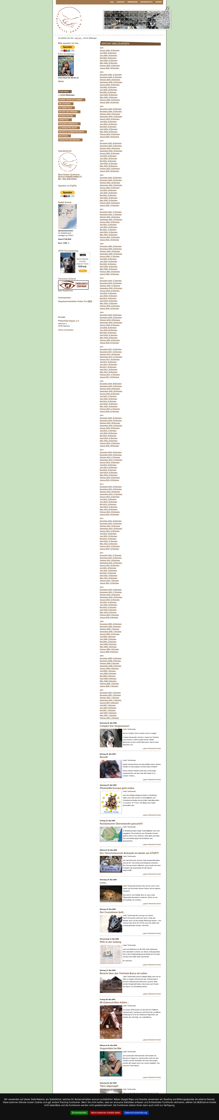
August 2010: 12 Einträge (109, 600)
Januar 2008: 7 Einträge (109, 686)
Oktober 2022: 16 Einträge (110, 183)
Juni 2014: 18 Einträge (108, 467)
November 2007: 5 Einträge (110, 695)
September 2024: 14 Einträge (111, 116)
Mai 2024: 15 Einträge (108, 127)
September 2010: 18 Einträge (111, 597)
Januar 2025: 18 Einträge (109, 102)
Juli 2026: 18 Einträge (108, 53)
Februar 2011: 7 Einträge (109, 580)
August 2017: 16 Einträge (109, 359)
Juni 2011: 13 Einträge (108, 570)
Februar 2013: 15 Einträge (110, 512)
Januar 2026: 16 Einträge (109, 68)
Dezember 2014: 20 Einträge (111, 452)
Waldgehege (64, 104)
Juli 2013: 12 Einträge (108, 499)
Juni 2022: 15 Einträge (108, 193)
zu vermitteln (65, 108)
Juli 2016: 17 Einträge (108, 396)
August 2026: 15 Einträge (109, 50)
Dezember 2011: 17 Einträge (110, 555)
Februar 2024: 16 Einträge (110, 134)
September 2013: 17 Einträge (111, 494)
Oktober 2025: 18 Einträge (110, 80)
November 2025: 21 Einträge (111, 77)
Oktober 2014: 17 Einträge (110, 457)
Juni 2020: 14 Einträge (108, 261)
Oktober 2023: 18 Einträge (110, 148)
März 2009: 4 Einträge (108, 647)
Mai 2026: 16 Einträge (108, 58)
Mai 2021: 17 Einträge (108, 230)
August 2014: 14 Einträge (109, 462)
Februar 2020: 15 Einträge (110, 271)
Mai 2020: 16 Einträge (108, 264)
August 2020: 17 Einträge (109, 256)
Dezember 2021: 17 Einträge (111, 212)
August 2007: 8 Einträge (109, 703)
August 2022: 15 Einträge (109, 188)
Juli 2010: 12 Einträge (108, 602)
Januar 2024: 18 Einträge (109, 137)
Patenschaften (66, 116)
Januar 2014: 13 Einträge (109, 480)
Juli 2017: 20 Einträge (108, 362)
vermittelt (64, 120)
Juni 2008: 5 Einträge (108, 673)
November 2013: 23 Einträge (111, 489)
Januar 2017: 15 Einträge (109, 377)
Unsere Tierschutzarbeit (70, 100)
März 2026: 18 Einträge (108, 63)
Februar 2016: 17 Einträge (110, 409)
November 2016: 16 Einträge (111, 386)
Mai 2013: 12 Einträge (108, 504)
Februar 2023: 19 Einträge (110, 168)
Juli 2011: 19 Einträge (108, 568)
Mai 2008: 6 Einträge (107, 676)
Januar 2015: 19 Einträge (109, 446)
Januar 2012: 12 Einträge (109, 549)
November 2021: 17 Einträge (111, 214)
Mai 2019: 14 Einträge (108, 298)
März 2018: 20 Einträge (108, 338)
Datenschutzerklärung (136, 1112)
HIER (89, 301)
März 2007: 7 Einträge (108, 715)
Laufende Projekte (68, 128)
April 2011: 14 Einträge (108, 575)
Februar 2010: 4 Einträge (109, 615)
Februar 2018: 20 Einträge (110, 340)
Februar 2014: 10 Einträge (110, 477)
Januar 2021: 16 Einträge (109, 240)
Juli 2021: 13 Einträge (108, 224)
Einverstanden (79, 1112)
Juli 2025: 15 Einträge (108, 87)
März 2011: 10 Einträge (108, 578)
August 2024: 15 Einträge (109, 119)
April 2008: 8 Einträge (108, 678)
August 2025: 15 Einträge (109, 85)
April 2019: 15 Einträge (108, 301)
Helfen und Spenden (68, 112)
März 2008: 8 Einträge (108, 681)
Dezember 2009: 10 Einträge (111, 624)
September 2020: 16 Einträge (111, 254)
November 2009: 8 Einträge (110, 626)
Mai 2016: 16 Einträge (108, 401)
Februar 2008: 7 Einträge (109, 683)
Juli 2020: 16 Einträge (108, 259)
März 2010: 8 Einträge (108, 612)
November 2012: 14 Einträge (111, 523)
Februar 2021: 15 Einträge (110, 237)
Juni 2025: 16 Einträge (108, 90)
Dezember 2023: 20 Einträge (111, 143)
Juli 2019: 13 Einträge (108, 293)
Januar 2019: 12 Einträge (109, 308)
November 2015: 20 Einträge (111, 420)
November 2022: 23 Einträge (111, 180)
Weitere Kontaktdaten (66, 330)
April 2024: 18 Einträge (108, 129)
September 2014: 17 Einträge (111, 460)
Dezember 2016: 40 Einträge (111, 384)
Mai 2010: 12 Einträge (108, 607)
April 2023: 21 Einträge (108, 163)
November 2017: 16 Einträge (111, 352)
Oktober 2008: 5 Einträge (109, 663)
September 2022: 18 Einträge (111, 185)
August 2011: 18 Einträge (109, 565)
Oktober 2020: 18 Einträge (110, 251)
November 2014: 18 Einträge (111, 455)
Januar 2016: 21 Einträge (109, 411)
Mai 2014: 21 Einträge (108, 470)
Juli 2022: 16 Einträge (108, 190)
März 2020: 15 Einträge (108, 269)
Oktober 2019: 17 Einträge (110, 286)
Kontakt (121, 2)
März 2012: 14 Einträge (108, 544)
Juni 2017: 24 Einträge (108, 364)
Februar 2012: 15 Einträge (110, 546)
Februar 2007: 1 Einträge (109, 718)
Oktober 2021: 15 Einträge (110, 217)
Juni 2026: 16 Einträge (108, 55)
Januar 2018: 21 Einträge (109, 343)
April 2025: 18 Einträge (108, 95)
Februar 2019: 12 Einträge (110, 306)
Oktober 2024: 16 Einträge (110, 114)
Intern (159, 2)
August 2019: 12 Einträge (109, 291)
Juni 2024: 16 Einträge (108, 124)
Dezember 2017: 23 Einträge (111, 349)
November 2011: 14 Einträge (111, 558)
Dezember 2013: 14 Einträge (111, 487)
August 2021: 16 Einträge (109, 222)
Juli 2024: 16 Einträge (108, 121)
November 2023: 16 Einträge (111, 146)
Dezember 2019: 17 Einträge (111, 281)
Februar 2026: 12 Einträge (110, 65)
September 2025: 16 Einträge (111, 82)
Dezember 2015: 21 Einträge (111, 418)
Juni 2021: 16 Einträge (108, 227)
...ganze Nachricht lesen (151, 748)
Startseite (78, 38)
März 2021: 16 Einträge (108, 235)
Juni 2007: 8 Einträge (108, 708)
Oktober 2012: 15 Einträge (110, 526)
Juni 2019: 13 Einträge (108, 296)
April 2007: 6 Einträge (108, 713)
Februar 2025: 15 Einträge (110, 100)
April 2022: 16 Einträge (108, 198)
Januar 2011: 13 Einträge (109, 583)
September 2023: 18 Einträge (111, 151)
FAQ (112, 2)
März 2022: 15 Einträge (108, 200)
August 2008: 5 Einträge (109, 668)
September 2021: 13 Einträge (111, 219)
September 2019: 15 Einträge (111, 288)
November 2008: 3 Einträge (110, 661)
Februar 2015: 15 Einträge (110, 443)
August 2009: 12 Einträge (109, 634)
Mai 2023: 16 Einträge (108, 161)
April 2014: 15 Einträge (108, 472)
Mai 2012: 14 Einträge (108, 539)
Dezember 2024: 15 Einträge (111, 109)
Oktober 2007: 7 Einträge (109, 698)
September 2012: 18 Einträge (111, 528)
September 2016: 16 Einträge (111, 391)
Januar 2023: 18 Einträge (109, 171)
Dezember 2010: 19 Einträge (111, 590)
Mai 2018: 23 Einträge (108, 333)
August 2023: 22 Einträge (109, 153)
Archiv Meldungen (67, 95)
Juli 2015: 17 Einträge (108, 431)
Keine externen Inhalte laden (105, 1112)
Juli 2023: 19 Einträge (108, 156)
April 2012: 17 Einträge (108, 541)
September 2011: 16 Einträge (111, 563)
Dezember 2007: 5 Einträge (110, 693)
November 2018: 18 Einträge (111, 317)
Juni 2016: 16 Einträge (108, 399)
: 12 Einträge (108, 642)
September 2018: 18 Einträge (111, 322)
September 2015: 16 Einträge (111, 425)
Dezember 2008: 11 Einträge (110, 658)
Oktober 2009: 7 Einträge (109, 629)
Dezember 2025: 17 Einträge (111, 75)
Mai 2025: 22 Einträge (108, 92)
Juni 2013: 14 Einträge (108, 502)
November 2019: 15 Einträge (111, 283)
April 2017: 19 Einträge (108, 369)
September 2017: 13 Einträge (111, 357)
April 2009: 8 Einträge (108, 644)
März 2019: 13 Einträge (108, 303)
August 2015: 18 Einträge (109, 428)
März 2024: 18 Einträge (108, 132)
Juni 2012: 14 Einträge (108, 536)
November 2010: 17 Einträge (111, 592)
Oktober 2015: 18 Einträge (110, 423)
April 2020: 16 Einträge (108, 266)
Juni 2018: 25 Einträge (108, 330)
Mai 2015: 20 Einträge (108, 436)
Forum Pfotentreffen (69, 140)
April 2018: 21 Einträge (108, 335)
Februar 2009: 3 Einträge (109, 649)
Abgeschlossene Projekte (71, 132)
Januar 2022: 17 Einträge (109, 205)
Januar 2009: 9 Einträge (109, 652)
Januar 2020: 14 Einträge (109, 274)
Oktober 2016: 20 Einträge (110, 389)
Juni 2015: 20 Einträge (108, 433)
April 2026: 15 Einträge (108, 60)
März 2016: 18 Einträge (108, 406)
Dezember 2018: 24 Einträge (111, 315)
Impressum (132, 2)
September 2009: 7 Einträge (110, 631)
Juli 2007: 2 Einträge (108, 705)
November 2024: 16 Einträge (111, 111)
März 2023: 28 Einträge (108, 166)
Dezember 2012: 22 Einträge (111, 521)
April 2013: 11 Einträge (108, 507)
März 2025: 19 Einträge (108, 97)
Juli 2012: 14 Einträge (108, 534)
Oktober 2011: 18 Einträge (110, 560)
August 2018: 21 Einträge (109, 325)
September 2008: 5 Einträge (110, 666)
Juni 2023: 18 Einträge (108, 158)
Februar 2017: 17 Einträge (110, 374)
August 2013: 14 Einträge (109, 497)
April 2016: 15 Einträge (108, 404)
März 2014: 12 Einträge (108, 475)
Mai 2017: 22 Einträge (108, 367)
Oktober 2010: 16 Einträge (110, 595)
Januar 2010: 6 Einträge (109, 617)
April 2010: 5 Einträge (108, 610)
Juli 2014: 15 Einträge (108, 465)
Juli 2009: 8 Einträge (108, 637)
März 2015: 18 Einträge (108, 441)
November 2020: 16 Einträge (111, 249)
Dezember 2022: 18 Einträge (111, 178)
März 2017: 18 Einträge (108, 372)
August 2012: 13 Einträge (109, 531)
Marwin (61, 81)
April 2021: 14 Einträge (108, 232)
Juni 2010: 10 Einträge (108, 605)
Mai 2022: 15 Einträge (108, 195)
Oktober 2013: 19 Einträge (110, 492)
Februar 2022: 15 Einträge (110, 203)
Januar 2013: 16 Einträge (109, 514)
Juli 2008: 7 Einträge (108, 671)
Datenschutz (146, 2)
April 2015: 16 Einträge (108, 438)
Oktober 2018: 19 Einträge (110, 320)
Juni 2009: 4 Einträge (108, 639)
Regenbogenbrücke (68, 124)
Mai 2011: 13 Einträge (108, 573)
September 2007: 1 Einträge (110, 700)
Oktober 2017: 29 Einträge (110, 354)
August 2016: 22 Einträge (109, 394)
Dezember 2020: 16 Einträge (111, 246)
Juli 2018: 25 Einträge (108, 327)
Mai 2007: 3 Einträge (107, 710)
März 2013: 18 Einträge (108, 509)
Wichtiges (63, 136)
